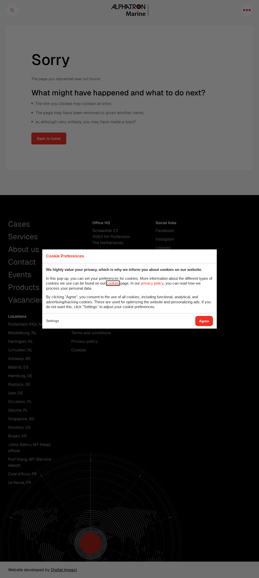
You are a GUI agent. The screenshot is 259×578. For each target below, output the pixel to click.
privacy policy (152, 283)
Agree (204, 321)
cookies (112, 283)
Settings (52, 321)
